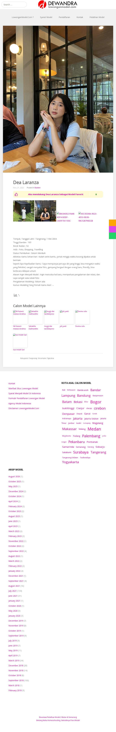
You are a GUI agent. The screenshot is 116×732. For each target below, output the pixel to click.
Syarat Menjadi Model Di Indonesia (24, 393)
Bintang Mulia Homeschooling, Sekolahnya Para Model (58, 720)
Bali (63, 390)
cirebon (100, 408)
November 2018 (15, 670)
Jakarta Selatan (91, 418)
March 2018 (13, 685)
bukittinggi (68, 408)
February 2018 (15, 690)
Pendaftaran (64, 17)
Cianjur (80, 408)
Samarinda (68, 446)
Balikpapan (71, 390)
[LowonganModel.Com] (58, 4)
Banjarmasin (98, 395)
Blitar (86, 402)
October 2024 (14, 496)
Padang (76, 435)
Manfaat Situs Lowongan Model (23, 388)
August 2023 (14, 516)
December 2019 (15, 620)
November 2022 (15, 541)
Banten (37, 187)
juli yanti (63, 326)
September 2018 (16, 680)
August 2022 (14, 556)
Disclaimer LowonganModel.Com (23, 408)
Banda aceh (82, 390)
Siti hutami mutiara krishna (19, 327)
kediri (78, 423)
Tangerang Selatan (70, 457)
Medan (94, 429)
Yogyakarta (70, 462)
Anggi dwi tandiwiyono (49, 327)
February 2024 (15, 506)
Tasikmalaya (85, 457)
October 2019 (14, 630)
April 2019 (13, 655)
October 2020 (14, 605)
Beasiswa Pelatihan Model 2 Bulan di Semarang (58, 717)
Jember (71, 423)
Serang (91, 447)
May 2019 (13, 650)
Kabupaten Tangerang (28, 358)
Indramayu (66, 418)
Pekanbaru (76, 442)
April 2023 (13, 526)
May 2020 (13, 610)
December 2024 (15, 491)
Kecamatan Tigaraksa (46, 358)
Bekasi (78, 402)
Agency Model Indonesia (19, 403)
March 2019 (13, 660)
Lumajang (86, 423)
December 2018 (15, 665)
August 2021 (14, 586)
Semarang (81, 446)
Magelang (97, 423)
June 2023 (13, 521)
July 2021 (12, 591)
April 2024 (13, 501)
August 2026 (14, 476)
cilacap (89, 408)
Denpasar (68, 413)
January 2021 (14, 600)
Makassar (69, 429)
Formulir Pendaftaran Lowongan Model (26, 398)
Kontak (80, 17)
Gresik (94, 414)
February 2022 (15, 566)
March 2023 (13, 531)
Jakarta (77, 418)
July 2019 (12, 640)
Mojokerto (66, 436)
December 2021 (15, 576)
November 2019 (15, 625)
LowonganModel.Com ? (23, 17)
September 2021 (16, 581)
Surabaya (81, 452)
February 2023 (15, 536)
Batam (67, 402)
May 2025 (13, 486)
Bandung (84, 395)
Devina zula (80, 326)
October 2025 (14, 481)
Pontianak (92, 441)
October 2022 (14, 546)
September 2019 (16, 635)
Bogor (95, 401)
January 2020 (14, 615)
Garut (87, 413)
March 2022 (13, 561)
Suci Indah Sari (19, 349)
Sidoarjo (100, 446)
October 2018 (14, 675)
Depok (79, 413)
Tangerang (98, 452)
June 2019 (13, 645)
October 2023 (14, 511)
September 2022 (16, 551)
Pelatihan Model (97, 17)
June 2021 (13, 595)
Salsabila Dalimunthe (33, 327)
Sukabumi (66, 452)
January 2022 (14, 571)
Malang (82, 428)
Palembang (91, 435)
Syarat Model (46, 17)
